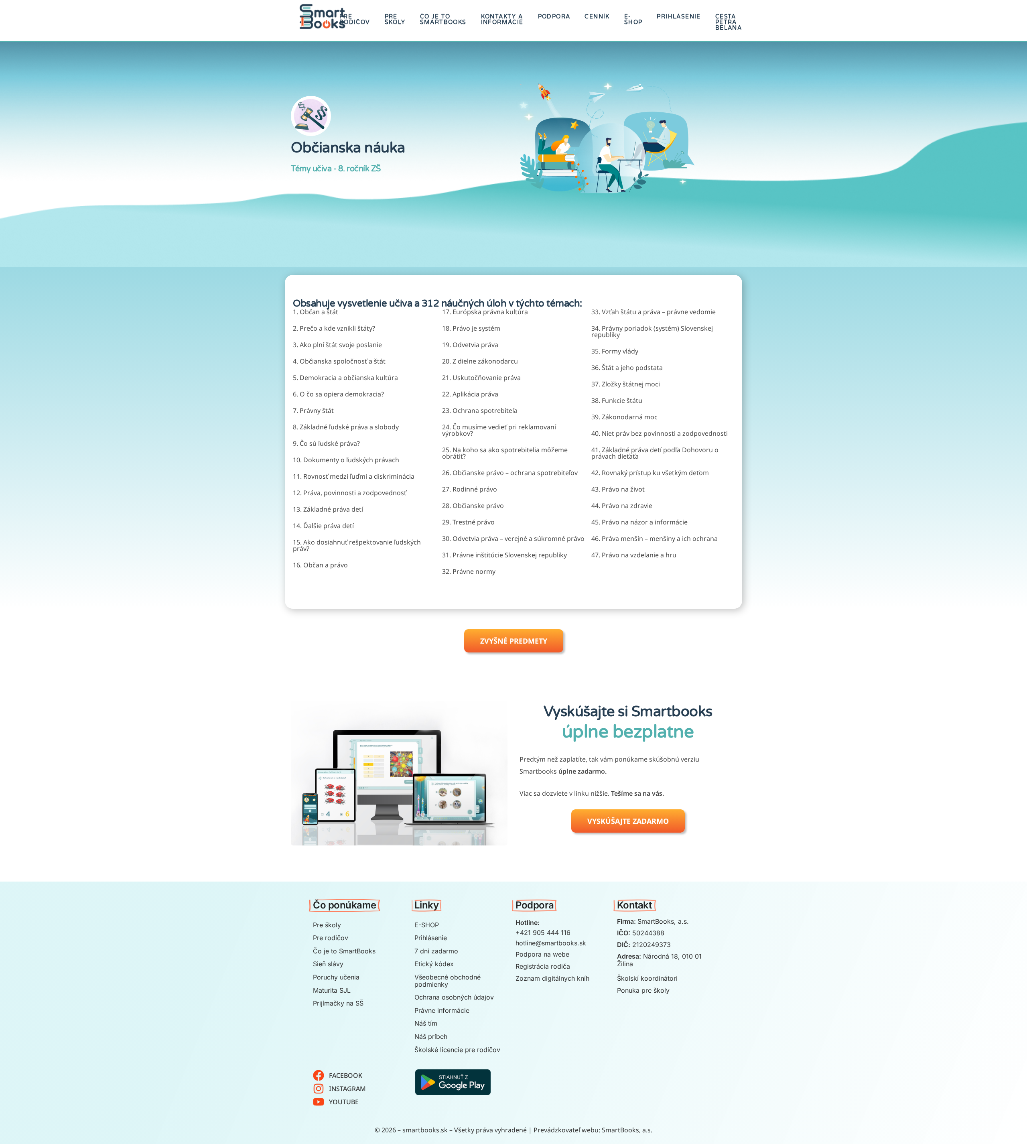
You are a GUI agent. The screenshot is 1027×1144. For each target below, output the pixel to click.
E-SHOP (633, 19)
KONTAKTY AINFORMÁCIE (502, 19)
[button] (513, 640)
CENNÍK (597, 16)
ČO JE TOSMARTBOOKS (443, 19)
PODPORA (554, 16)
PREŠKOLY (395, 19)
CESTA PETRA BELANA (728, 22)
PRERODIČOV (354, 19)
